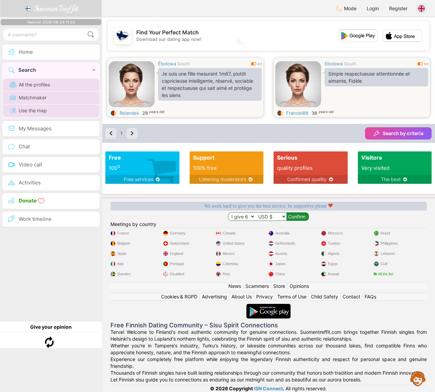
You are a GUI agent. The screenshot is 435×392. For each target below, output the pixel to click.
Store (279, 286)
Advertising (214, 296)
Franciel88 (297, 113)
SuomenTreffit (54, 8)
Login (373, 8)
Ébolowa (167, 63)
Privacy (264, 296)
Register (398, 8)
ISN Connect (268, 388)
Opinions (299, 286)
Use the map (33, 110)
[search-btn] (91, 34)
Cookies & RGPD (179, 296)
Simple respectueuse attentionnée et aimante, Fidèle (369, 77)
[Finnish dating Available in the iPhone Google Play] (268, 307)
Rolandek (129, 113)
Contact (351, 296)
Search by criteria (403, 133)
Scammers (257, 286)
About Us (241, 296)
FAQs (370, 296)
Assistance (418, 378)
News (234, 286)
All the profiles (34, 84)
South (183, 63)
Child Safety (324, 296)
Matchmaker (33, 97)
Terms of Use (292, 296)
